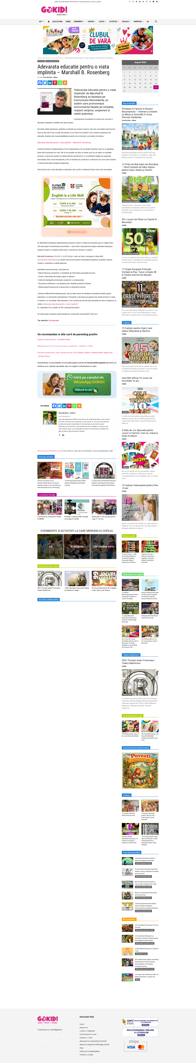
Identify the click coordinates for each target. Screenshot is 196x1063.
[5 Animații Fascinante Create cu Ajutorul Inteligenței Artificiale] (127, 861)
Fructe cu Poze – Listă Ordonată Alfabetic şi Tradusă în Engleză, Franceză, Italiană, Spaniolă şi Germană (129, 558)
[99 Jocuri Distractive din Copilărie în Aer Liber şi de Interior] (104, 579)
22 (151, 83)
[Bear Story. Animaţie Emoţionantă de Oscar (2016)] (127, 896)
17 (124, 83)
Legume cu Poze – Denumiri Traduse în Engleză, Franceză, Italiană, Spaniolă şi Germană (147, 558)
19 (135, 83)
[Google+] (133, 1)
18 (129, 83)
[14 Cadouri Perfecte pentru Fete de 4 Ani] (130, 806)
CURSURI (91, 21)
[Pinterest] (146, 1)
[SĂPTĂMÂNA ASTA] (103, 546)
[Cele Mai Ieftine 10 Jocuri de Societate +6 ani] (140, 400)
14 (145, 80)
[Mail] (143, 1)
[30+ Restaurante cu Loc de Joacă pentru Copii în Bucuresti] (150, 631)
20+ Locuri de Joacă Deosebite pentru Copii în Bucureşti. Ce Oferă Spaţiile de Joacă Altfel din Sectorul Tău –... (130, 643)
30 (140, 72)
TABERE (68, 21)
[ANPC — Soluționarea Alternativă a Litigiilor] (140, 1022)
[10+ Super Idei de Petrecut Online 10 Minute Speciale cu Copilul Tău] (127, 977)
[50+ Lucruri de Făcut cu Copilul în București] (140, 241)
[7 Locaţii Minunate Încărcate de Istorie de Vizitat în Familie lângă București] (130, 608)
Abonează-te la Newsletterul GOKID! (93, 1041)
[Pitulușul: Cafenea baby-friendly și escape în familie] (77, 507)
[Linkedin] (140, 1)
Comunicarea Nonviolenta (47, 260)
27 (124, 72)
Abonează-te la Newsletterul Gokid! (50, 451)
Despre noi (84, 1027)
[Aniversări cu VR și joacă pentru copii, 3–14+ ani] (104, 507)
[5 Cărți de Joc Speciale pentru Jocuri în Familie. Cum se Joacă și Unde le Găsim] (140, 455)
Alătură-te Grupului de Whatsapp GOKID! (94, 1044)
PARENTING (138, 21)
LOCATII (101, 21)
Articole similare (46, 457)
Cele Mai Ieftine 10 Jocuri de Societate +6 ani (137, 379)
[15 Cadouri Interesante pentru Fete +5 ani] (140, 507)
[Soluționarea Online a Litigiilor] (140, 1032)
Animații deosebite (131, 852)
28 (129, 72)
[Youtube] (157, 1)
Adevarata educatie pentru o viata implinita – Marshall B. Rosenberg (64, 143)
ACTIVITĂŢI (113, 21)
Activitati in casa (141, 954)
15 (151, 80)
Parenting (46, 58)
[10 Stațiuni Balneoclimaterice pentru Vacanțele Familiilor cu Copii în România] (130, 585)
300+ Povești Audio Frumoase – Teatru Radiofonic (139, 662)
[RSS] (150, 1)
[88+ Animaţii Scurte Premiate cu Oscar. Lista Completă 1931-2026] (127, 885)
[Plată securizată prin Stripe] (135, 1045)
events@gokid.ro (56, 1030)
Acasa (82, 1024)
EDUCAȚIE (125, 21)
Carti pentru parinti (57, 58)
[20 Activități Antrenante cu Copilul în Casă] (127, 951)
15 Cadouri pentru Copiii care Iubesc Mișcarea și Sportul (137, 329)
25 (129, 87)
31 (145, 72)
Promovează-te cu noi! (88, 1034)
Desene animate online (143, 863)
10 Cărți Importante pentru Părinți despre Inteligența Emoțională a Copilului (75, 483)
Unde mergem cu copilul (130, 253)
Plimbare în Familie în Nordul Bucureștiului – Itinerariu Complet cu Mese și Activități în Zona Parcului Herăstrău (139, 113)
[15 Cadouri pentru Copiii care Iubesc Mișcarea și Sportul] (140, 350)
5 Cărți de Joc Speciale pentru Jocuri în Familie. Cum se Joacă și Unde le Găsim (140, 433)
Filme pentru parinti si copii (144, 930)
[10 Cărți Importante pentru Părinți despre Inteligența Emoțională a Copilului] (77, 470)
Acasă (39, 58)
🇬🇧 (148, 21)
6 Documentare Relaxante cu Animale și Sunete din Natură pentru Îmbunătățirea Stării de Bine (146, 938)
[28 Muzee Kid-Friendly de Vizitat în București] (150, 608)
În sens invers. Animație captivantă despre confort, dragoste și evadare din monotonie (147, 871)
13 (140, 80)
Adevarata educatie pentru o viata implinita (60, 304)
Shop (81, 1048)
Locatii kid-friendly (47, 495)
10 (124, 80)
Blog (137, 980)
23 (156, 83)
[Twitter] (153, 1)
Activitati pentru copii (48, 566)
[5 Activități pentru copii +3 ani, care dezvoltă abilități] (130, 726)
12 (135, 80)
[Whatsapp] (60, 82)
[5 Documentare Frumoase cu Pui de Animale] (127, 928)
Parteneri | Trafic (86, 1038)
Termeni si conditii (86, 1055)
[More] (65, 82)
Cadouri (125, 362)
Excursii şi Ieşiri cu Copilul (131, 149)
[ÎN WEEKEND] (77, 546)
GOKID (124, 173)
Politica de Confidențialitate (90, 1051)
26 (135, 87)
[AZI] (50, 546)
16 (156, 80)
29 (135, 72)
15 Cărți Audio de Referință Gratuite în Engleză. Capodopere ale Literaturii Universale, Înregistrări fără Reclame (104, 483)
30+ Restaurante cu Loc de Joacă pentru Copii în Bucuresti (149, 641)
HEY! (40, 21)
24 (124, 87)
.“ (77, 304)
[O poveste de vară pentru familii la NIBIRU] (49, 507)
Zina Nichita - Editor (50, 77)
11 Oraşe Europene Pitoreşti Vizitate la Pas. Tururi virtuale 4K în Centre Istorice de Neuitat (139, 272)
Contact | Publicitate (87, 1031)
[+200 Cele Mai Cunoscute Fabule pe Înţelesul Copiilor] (77, 579)
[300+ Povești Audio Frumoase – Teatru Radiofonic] (49, 579)
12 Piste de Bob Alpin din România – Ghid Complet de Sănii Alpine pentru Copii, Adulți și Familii (140, 167)
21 (145, 83)
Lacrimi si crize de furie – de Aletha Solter (53, 340)
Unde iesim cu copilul (132, 574)
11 (129, 80)
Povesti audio (127, 694)
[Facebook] (129, 1)
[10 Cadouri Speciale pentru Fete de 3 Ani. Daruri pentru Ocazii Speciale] (150, 806)
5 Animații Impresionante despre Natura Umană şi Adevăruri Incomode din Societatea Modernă (146, 906)
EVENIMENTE (78, 21)
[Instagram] (136, 1)
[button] (156, 21)
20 (140, 83)
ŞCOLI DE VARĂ (57, 21)
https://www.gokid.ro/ (64, 416)
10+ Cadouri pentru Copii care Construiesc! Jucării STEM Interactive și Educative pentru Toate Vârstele (149, 841)
